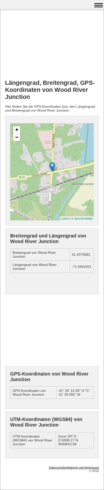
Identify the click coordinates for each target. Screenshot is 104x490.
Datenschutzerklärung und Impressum (74, 467)
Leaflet (65, 218)
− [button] (16, 137)
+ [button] (16, 130)
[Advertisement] (52, 45)
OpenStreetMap (83, 218)
